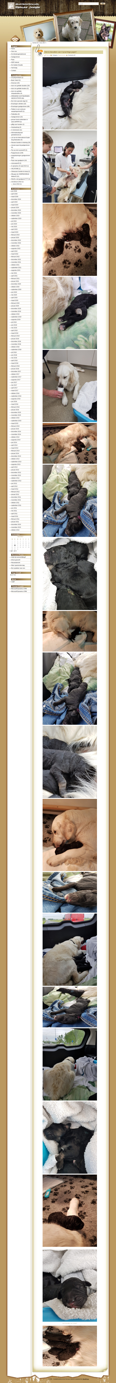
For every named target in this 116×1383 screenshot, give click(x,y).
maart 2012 (14, 489)
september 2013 (16, 461)
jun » (15, 551)
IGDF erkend (15, 62)
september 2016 (16, 396)
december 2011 (16, 497)
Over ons (14, 51)
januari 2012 (15, 494)
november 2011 (16, 500)
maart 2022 (14, 254)
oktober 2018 (15, 347)
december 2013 (16, 456)
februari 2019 (15, 336)
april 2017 (14, 388)
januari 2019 (15, 339)
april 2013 (14, 467)
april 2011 (14, 513)
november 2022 (16, 243)
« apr (11, 551)
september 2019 (16, 317)
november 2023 (16, 213)
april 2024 (14, 202)
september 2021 (16, 267)
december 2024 (16, 199)
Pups (12, 59)
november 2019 (16, 311)
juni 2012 (14, 483)
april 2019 (14, 330)
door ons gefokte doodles (19, 85)
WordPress (86, 1379)
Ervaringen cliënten (17, 104)
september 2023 (16, 218)
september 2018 (16, 349)
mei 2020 (14, 295)
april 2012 (14, 486)
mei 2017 (14, 385)
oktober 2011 (15, 502)
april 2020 (14, 297)
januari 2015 (15, 429)
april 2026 (14, 194)
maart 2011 (14, 516)
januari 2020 (15, 306)
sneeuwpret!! (15, 163)
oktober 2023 (15, 215)
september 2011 (16, 505)
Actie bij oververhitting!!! (18, 557)
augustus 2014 (15, 440)
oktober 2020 (15, 287)
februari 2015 (15, 426)
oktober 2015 (15, 418)
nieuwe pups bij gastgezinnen (20, 145)
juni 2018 (14, 355)
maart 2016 (14, 404)
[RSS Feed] (14, 37)
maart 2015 (14, 423)
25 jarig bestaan (16, 77)
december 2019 (16, 308)
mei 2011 (14, 511)
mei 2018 (14, 358)
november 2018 (16, 344)
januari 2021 (15, 281)
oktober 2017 (15, 374)
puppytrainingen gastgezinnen (20, 155)
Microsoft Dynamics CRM (19, 588)
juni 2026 (14, 191)
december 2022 (16, 240)
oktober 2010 (15, 530)
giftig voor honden (16, 124)
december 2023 (16, 210)
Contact (13, 70)
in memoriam (15, 130)
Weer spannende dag (18, 565)
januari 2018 (15, 369)
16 (15, 545)
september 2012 (16, 481)
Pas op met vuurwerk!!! (18, 150)
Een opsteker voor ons (18, 568)
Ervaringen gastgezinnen (19, 106)
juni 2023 (14, 224)
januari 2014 (15, 453)
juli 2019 (14, 322)
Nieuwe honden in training (19, 142)
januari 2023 (15, 237)
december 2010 (16, 524)
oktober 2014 (15, 437)
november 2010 (16, 527)
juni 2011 (14, 508)
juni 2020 (14, 292)
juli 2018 (14, 352)
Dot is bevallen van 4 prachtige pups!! (61, 52)
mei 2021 (14, 273)
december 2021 (16, 259)
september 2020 (16, 289)
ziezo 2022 (16, 184)
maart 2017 (14, 390)
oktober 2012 (15, 478)
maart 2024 (14, 205)
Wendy (48, 55)
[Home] (41, 8)
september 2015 (16, 420)
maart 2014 (14, 448)
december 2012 (16, 472)
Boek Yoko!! (14, 80)
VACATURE (14, 168)
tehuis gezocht (15, 560)
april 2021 (14, 276)
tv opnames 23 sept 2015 (19, 166)
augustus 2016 (15, 399)
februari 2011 (15, 519)
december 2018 (16, 341)
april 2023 (14, 229)
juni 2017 (14, 382)
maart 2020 (14, 300)
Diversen (14, 83)
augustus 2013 (15, 464)
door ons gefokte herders (19, 88)
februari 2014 (15, 451)
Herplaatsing (15, 127)
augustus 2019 (15, 319)
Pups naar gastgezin (17, 160)
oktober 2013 (15, 459)
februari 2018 (15, 366)
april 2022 (14, 251)
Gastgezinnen (15, 57)
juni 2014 (14, 442)
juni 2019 (14, 325)
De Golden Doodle (17, 65)
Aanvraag (14, 68)
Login (13, 581)
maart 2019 (14, 333)
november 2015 (16, 415)
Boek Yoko (13, 574)
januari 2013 (15, 470)
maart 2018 (14, 363)
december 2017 (16, 371)
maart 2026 (14, 196)
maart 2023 (14, 232)
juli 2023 (14, 221)
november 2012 (16, 475)
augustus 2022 (15, 248)
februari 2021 (15, 278)
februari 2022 (15, 256)
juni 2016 (14, 401)
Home (13, 48)
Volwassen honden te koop (19, 171)
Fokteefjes (14, 114)
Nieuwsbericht (15, 562)
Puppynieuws (15, 153)
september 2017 (16, 377)
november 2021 (16, 262)
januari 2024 (15, 207)
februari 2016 (15, 407)
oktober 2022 (15, 246)
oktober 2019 (15, 314)
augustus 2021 (15, 270)
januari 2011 (15, 522)
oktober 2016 (15, 393)
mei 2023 (14, 226)
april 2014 (14, 445)
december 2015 (16, 412)
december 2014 (16, 431)
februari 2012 (15, 492)
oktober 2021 (15, 265)
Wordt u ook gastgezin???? (19, 179)
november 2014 (16, 434)
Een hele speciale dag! (18, 101)
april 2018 (14, 360)
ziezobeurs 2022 (16, 182)
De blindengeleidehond (18, 54)
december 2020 (16, 284)
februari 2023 (15, 235)
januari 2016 (15, 410)
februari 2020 (15, 303)
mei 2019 (14, 328)
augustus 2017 (15, 379)
